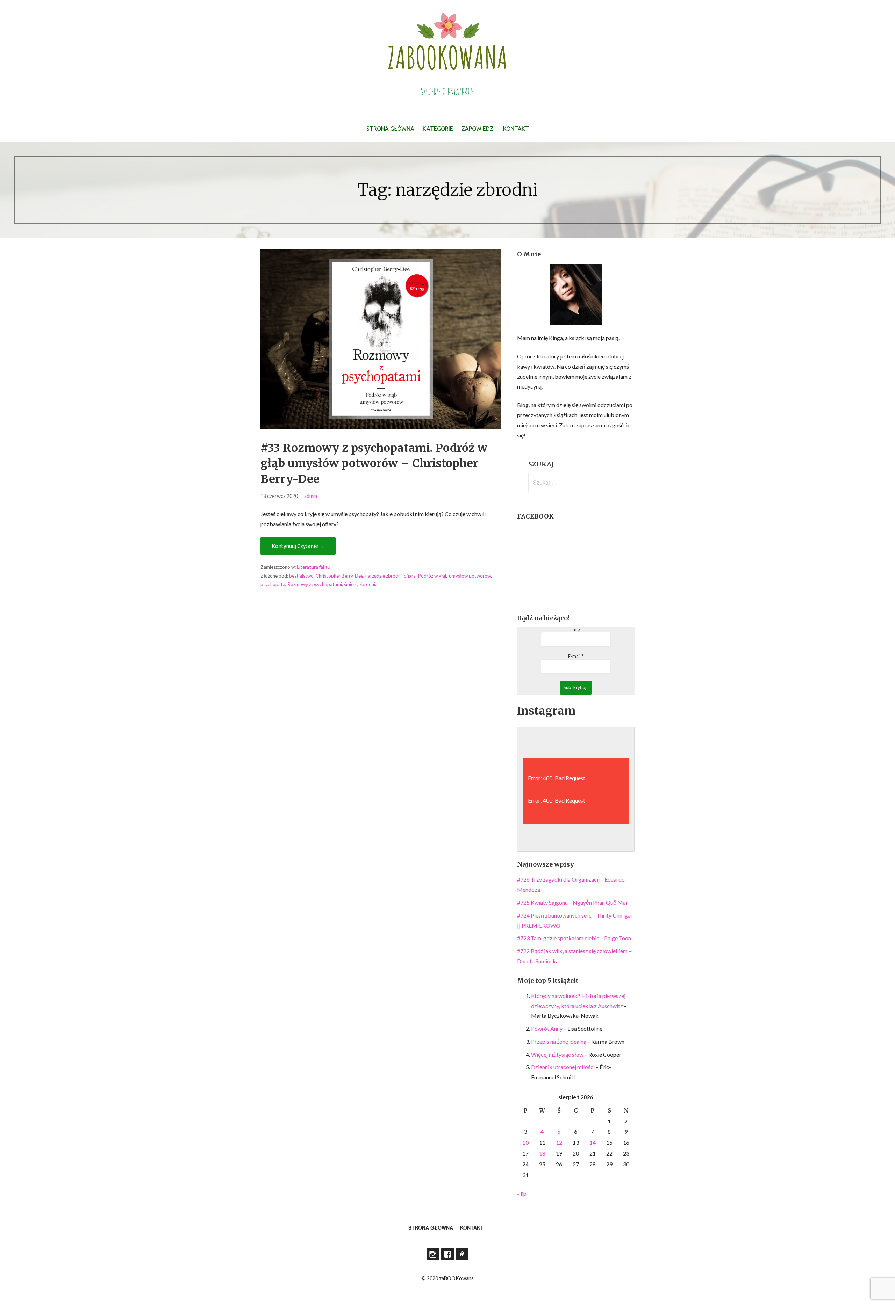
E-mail (575, 656)
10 (525, 1142)
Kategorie (438, 128)
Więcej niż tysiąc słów (557, 1054)
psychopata (272, 584)
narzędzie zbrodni (383, 576)
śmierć (350, 584)
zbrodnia (368, 584)
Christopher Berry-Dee (339, 576)
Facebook (447, 1254)
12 (559, 1142)
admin (310, 496)
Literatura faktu (313, 567)
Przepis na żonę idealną (558, 1041)
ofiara (410, 576)
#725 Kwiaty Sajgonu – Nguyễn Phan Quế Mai (572, 902)
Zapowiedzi (478, 128)
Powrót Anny (547, 1028)
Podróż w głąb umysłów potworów (454, 576)
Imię (575, 629)
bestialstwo (301, 576)
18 (542, 1153)
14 (592, 1142)
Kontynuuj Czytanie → (298, 546)
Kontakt (516, 128)
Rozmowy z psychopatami (314, 584)
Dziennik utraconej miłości (563, 1067)
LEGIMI (462, 1254)
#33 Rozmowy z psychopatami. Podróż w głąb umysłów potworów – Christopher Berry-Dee (373, 463)
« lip (522, 1193)
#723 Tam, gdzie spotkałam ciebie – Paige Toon (574, 938)
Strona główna (390, 128)
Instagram (433, 1254)
